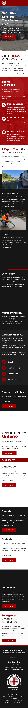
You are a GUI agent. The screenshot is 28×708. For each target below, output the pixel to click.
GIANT (21, 702)
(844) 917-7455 (14, 665)
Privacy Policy (18, 700)
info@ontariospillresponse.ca (14, 667)
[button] (25, 2)
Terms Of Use (9, 700)
